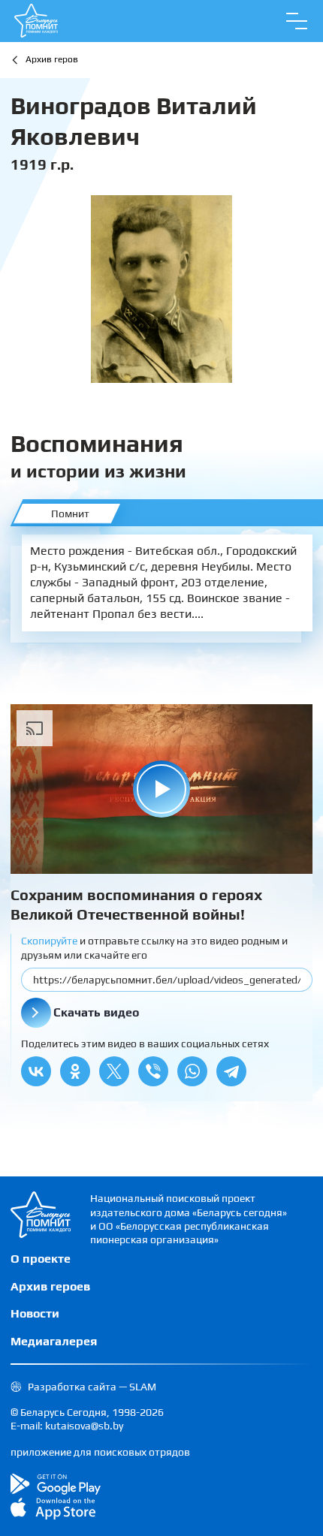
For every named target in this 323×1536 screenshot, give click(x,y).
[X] (114, 1071)
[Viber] (153, 1071)
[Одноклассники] (75, 1071)
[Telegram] (231, 1071)
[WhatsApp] (192, 1071)
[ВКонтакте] (36, 1071)
